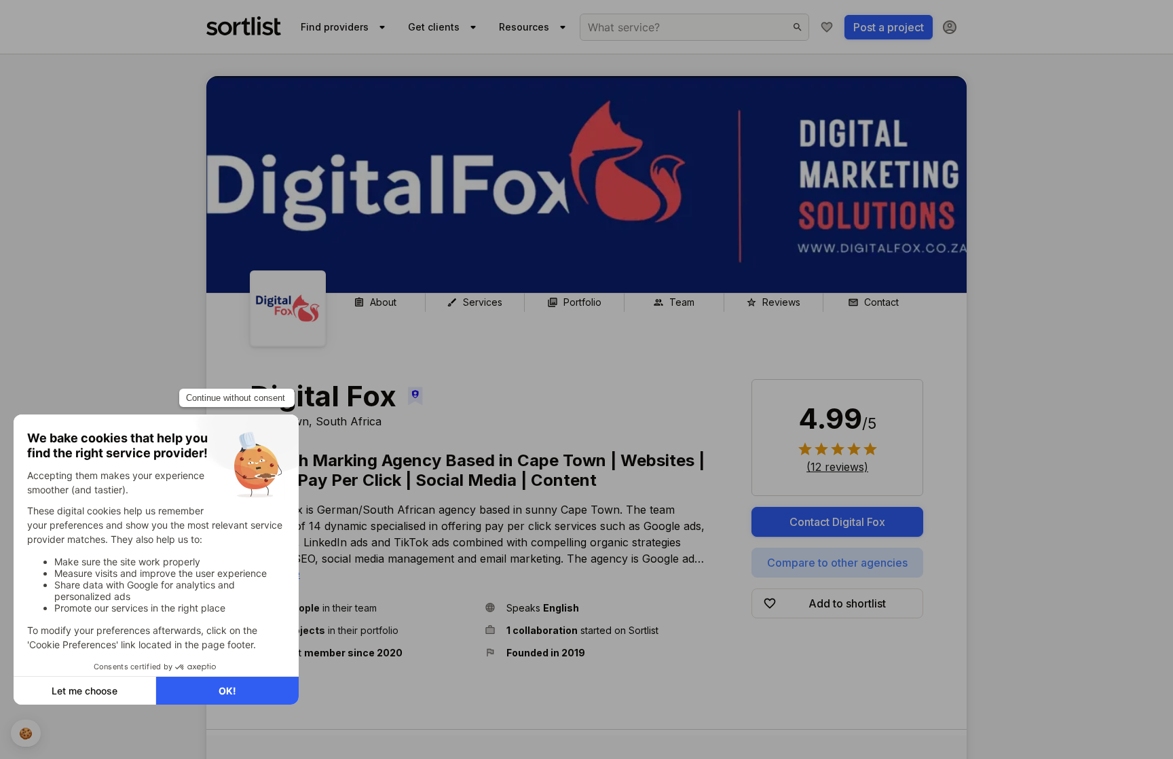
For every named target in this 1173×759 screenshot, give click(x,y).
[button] (361, 608)
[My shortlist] (827, 27)
